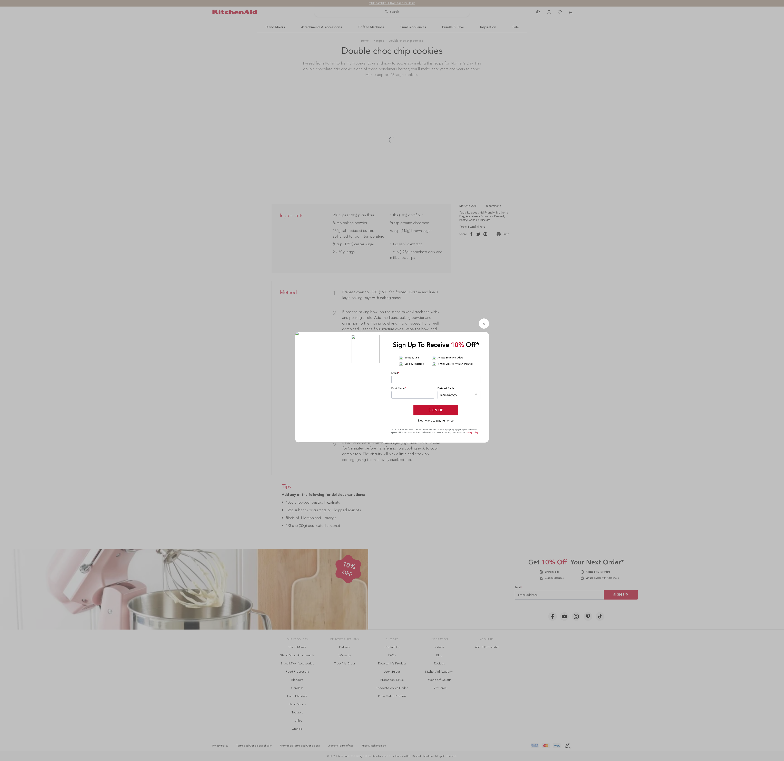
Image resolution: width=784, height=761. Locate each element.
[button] (484, 323)
